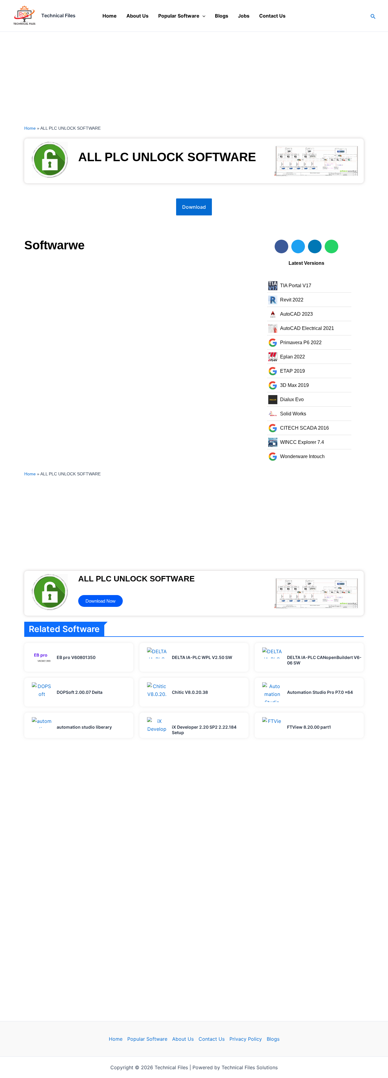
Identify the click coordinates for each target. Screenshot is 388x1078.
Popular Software (178, 16)
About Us (137, 16)
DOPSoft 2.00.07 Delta (79, 692)
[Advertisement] (182, 76)
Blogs (221, 16)
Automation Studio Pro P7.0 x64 (320, 692)
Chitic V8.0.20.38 (190, 692)
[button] (202, 15)
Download (194, 207)
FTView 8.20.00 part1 (309, 727)
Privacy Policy (245, 1039)
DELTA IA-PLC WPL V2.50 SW (202, 657)
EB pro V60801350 (76, 657)
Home (109, 16)
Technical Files (58, 15)
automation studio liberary (84, 727)
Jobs (243, 16)
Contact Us (272, 16)
